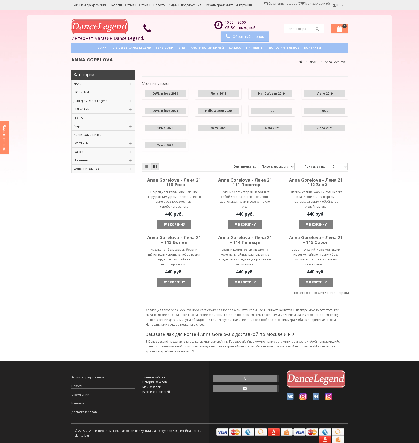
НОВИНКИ (81, 92)
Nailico (235, 48)
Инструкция (244, 5)
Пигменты (255, 48)
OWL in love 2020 (165, 111)
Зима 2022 (165, 145)
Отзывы (130, 5)
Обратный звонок (248, 36)
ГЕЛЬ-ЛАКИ (165, 48)
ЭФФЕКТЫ (81, 143)
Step (182, 48)
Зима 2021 (272, 128)
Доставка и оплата (84, 412)
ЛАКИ (102, 48)
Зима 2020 (165, 128)
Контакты (312, 48)
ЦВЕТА (78, 118)
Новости (116, 5)
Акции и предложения (90, 5)
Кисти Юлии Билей (207, 48)
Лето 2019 (325, 93)
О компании (80, 395)
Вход (339, 5)
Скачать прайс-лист (218, 5)
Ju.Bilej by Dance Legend (131, 48)
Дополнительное (283, 48)
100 (271, 111)
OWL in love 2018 (165, 93)
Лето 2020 (218, 128)
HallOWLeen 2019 (271, 93)
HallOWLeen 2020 (218, 111)
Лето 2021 (325, 128)
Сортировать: (244, 166)
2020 (324, 111)
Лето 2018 (218, 93)
